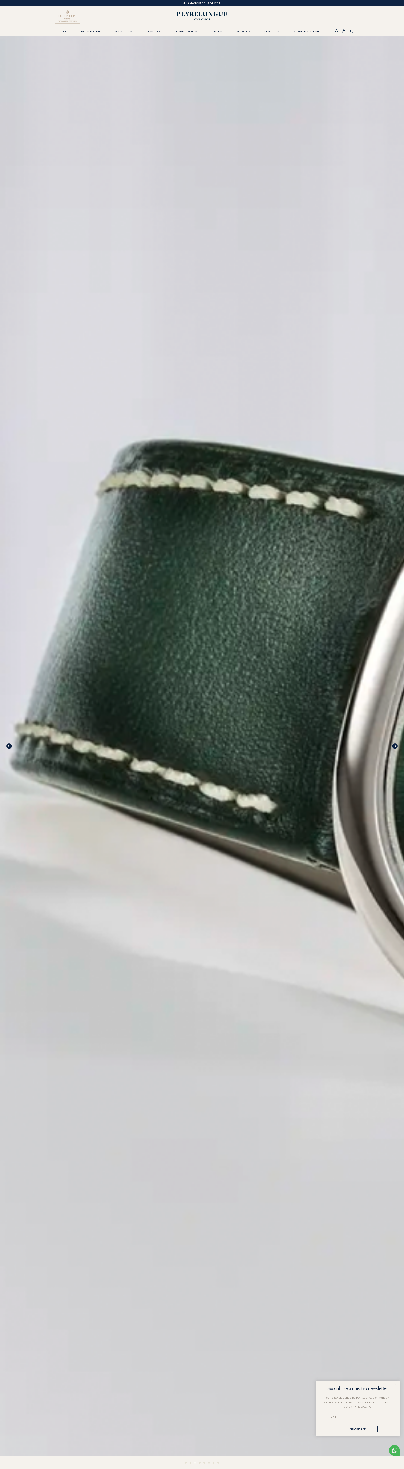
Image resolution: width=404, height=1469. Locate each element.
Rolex (62, 31)
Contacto (271, 31)
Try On (217, 31)
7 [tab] (213, 1463)
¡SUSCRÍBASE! (358, 1429)
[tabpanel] (202, 752)
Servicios (243, 31)
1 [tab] (186, 1463)
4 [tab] (199, 1463)
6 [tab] (209, 1463)
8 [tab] (218, 1463)
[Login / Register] (334, 31)
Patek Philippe (91, 31)
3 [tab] (195, 1463)
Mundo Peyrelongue (308, 31)
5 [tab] (204, 1463)
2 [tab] (190, 1463)
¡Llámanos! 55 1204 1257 (202, 2)
